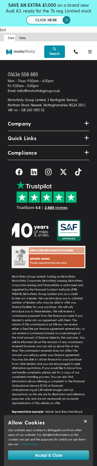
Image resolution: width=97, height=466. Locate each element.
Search (54, 53)
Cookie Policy (28, 444)
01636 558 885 (23, 74)
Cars (11, 38)
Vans (22, 38)
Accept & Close (48, 454)
